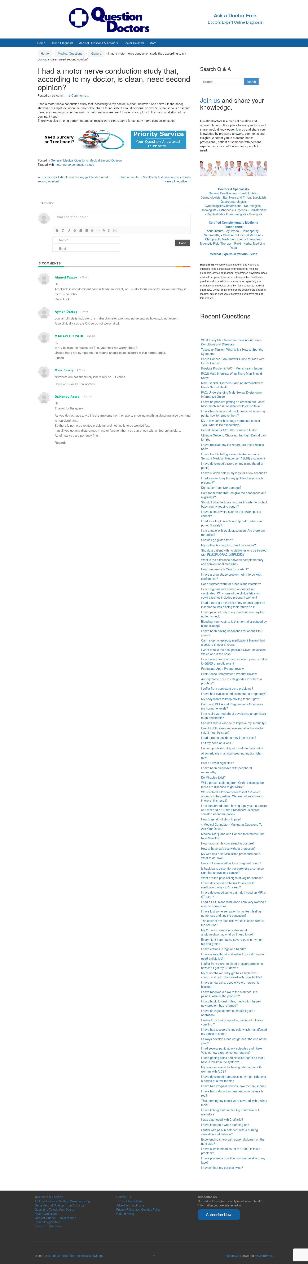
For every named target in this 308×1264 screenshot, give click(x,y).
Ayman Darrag (66, 311)
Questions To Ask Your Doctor (54, 1209)
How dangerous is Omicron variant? (225, 569)
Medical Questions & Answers (98, 43)
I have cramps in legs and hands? (223, 949)
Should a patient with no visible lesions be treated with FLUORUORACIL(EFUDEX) (234, 552)
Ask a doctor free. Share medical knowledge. (74, 1256)
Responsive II (233, 1256)
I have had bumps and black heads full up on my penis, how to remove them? (233, 413)
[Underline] (69, 230)
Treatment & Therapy (49, 1197)
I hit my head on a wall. (216, 743)
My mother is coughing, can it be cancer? (228, 545)
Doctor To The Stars (48, 1226)
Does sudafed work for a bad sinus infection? (231, 584)
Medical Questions (70, 53)
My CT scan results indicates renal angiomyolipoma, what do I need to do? (227, 932)
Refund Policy (125, 1213)
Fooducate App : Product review (222, 668)
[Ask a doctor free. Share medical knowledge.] (113, 19)
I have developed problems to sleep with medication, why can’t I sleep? (228, 885)
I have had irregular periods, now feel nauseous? (233, 1086)
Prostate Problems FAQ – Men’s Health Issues (232, 368)
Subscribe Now (219, 1214)
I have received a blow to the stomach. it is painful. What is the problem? (229, 994)
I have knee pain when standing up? (225, 1125)
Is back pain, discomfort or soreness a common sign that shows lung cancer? (232, 870)
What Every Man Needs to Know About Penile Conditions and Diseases (231, 342)
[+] (115, 230)
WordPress (266, 1256)
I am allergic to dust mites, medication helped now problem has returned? (231, 1003)
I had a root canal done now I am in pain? (228, 737)
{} (109, 230)
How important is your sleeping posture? (228, 843)
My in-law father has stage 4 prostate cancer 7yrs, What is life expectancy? (230, 422)
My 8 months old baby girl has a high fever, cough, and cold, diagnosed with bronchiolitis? (231, 975)
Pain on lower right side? (217, 763)
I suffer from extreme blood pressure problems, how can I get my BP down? (232, 965)
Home (41, 43)
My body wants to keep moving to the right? (230, 699)
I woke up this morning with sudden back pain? (232, 748)
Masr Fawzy (64, 370)
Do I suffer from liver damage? (221, 487)
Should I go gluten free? (217, 540)
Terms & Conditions (129, 1201)
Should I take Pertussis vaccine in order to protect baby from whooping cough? (234, 504)
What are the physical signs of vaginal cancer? (232, 878)
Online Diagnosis (62, 43)
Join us (210, 100)
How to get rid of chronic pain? (221, 819)
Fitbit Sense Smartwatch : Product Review (229, 674)
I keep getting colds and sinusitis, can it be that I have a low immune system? (233, 1060)
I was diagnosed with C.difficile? (222, 1119)
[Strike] (75, 230)
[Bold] (57, 230)
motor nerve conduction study (74, 164)
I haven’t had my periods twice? (222, 1167)
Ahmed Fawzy (66, 277)
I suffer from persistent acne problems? (227, 688)
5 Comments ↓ (79, 95)
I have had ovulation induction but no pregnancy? (234, 694)
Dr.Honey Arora (67, 396)
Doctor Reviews (133, 43)
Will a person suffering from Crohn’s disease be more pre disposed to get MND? (232, 784)
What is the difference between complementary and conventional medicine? (232, 562)
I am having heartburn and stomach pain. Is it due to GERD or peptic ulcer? (234, 661)
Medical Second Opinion (105, 160)
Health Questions (46, 1213)
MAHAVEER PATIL (69, 336)
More (153, 43)
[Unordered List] (86, 230)
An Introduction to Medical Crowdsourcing (62, 1201)
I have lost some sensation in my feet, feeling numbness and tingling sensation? (231, 913)
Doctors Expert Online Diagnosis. (236, 22)
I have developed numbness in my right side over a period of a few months (233, 1078)
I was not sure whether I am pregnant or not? (231, 863)
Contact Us (123, 1197)
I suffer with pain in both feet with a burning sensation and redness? (229, 1132)
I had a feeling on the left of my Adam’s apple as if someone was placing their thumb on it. (233, 605)
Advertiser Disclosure (130, 1205)
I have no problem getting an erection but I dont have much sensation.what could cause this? (232, 404)
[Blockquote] (92, 230)
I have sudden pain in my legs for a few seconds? (234, 473)
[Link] (104, 230)
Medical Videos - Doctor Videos (55, 1218)
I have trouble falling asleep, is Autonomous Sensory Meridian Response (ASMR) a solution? (233, 456)
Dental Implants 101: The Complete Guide (229, 430)
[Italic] (63, 230)
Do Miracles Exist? (213, 777)
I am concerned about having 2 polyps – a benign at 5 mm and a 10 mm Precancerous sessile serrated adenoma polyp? (234, 809)
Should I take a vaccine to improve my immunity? (233, 723)
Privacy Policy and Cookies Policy (138, 1209)
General (96, 53)
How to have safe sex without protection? (228, 848)
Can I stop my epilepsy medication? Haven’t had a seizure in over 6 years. (233, 642)
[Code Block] (98, 230)
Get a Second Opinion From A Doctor (59, 1205)
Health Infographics (47, 1222)
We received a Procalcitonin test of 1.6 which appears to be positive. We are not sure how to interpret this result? (232, 796)
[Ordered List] (80, 230)
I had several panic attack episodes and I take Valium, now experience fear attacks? (231, 1050)
